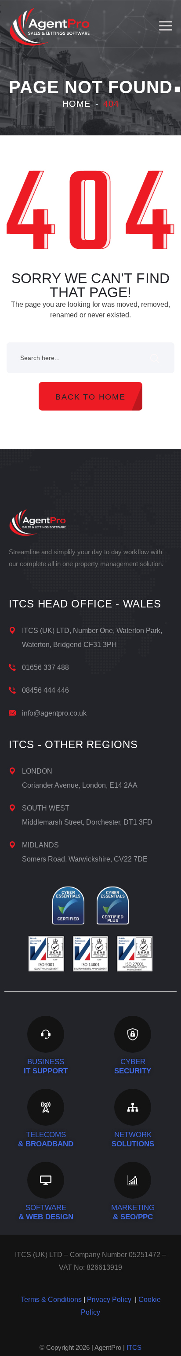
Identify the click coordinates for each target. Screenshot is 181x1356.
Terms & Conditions (51, 1299)
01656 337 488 (45, 667)
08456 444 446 (45, 690)
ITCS (134, 1347)
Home (76, 104)
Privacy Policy (109, 1299)
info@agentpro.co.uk (54, 713)
